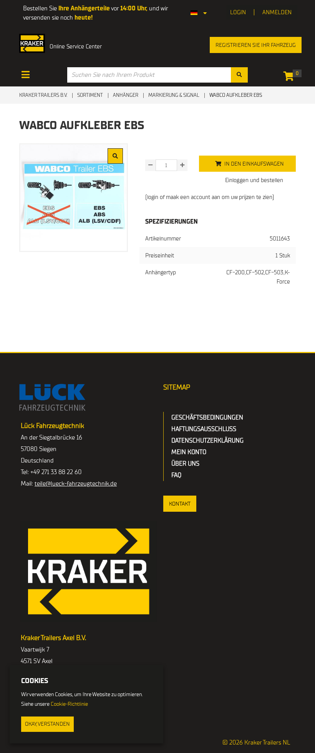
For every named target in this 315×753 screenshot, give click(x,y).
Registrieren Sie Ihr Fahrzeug (256, 45)
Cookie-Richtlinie (69, 704)
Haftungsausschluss (203, 429)
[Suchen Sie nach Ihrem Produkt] (239, 75)
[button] (179, 504)
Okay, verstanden (47, 724)
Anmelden (277, 12)
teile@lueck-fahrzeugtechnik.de (76, 483)
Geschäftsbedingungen (207, 417)
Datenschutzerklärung (207, 440)
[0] (290, 77)
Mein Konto (188, 452)
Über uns (185, 463)
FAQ (176, 475)
